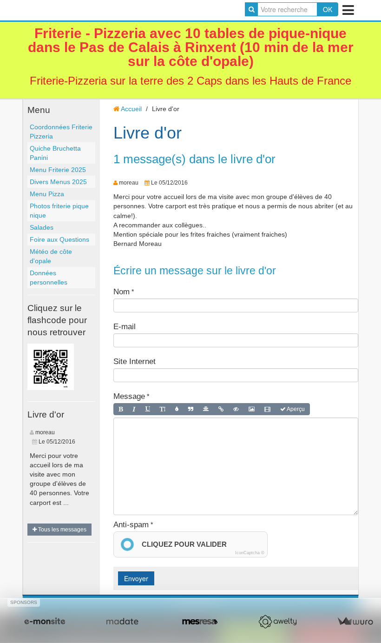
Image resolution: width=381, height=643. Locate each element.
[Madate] (122, 622)
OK (327, 9)
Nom (121, 291)
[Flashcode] (50, 366)
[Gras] (120, 409)
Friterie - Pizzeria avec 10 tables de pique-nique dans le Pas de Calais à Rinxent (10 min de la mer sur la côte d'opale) (191, 47)
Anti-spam (131, 524)
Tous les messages (61, 529)
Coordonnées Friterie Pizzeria (61, 131)
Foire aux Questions (59, 239)
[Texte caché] (236, 409)
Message (129, 396)
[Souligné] (147, 409)
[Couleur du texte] (177, 409)
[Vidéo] (267, 409)
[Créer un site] (44, 622)
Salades (41, 227)
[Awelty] (277, 622)
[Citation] (190, 409)
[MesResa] (200, 622)
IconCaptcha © (249, 552)
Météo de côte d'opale (51, 256)
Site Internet (134, 361)
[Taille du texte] (163, 409)
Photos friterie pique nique (59, 210)
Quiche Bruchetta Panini (55, 153)
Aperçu (295, 409)
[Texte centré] (206, 409)
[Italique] (134, 409)
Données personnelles (48, 277)
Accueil (131, 109)
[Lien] (221, 409)
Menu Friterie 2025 (58, 169)
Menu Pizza (47, 194)
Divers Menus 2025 (58, 182)
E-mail (124, 326)
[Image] (251, 409)
